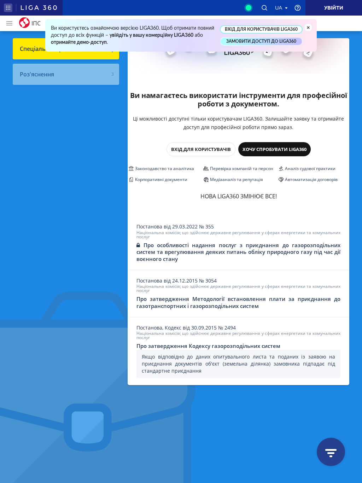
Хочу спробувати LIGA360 (274, 149)
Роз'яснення (37, 74)
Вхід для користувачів (201, 149)
